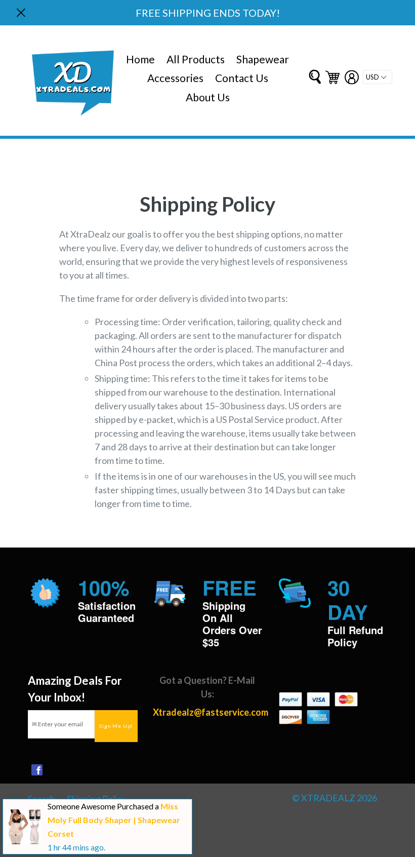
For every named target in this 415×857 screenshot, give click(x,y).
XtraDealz (329, 797)
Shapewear (262, 59)
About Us (208, 97)
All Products (196, 59)
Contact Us (241, 77)
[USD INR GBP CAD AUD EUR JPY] (377, 76)
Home (140, 59)
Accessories (175, 77)
